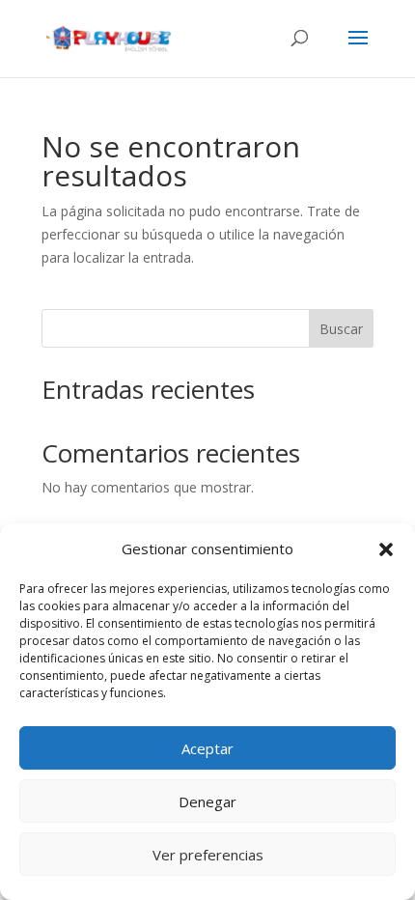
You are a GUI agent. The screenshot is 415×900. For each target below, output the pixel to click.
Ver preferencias (207, 854)
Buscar (341, 329)
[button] (386, 549)
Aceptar (207, 748)
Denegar (207, 801)
